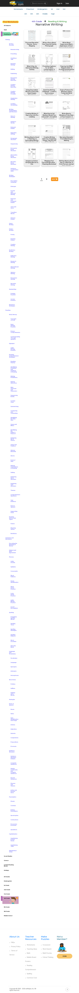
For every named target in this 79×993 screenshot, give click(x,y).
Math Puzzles (47, 953)
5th (31, 14)
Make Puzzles (45, 937)
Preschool (30, 9)
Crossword (46, 945)
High (53, 14)
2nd (57, 9)
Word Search (47, 949)
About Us (14, 936)
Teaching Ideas (32, 949)
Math (28, 953)
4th (25, 14)
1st (52, 9)
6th (37, 14)
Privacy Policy (15, 946)
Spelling (29, 974)
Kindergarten (42, 9)
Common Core (32, 978)
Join (65, 956)
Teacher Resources (30, 937)
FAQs (13, 942)
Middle (45, 14)
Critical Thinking (48, 957)
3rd (64, 9)
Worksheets (18, 9)
